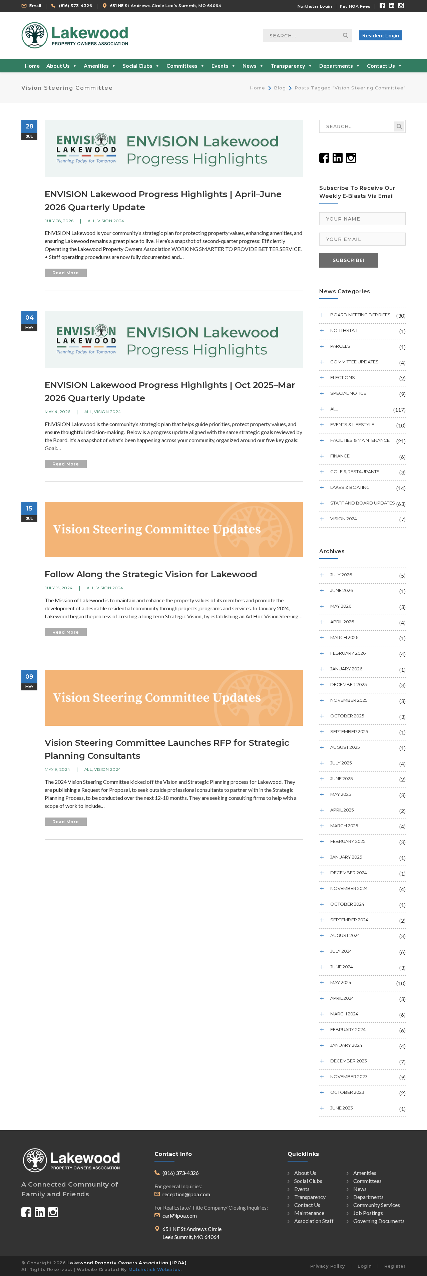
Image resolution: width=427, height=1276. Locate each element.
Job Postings (368, 1213)
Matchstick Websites (154, 1269)
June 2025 (341, 778)
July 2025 (341, 762)
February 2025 (347, 841)
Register (395, 1266)
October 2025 (347, 715)
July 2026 (341, 574)
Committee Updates (354, 361)
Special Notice (348, 393)
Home (32, 65)
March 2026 (344, 637)
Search (345, 35)
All (92, 221)
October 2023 (347, 1092)
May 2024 (340, 982)
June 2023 (341, 1107)
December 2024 (348, 872)
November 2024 (349, 888)
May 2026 (340, 606)
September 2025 (349, 731)
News (250, 65)
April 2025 (342, 810)
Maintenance (309, 1213)
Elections (342, 377)
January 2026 (346, 668)
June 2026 (341, 590)
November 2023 (349, 1076)
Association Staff (314, 1221)
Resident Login (380, 35)
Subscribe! (349, 260)
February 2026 (348, 653)
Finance (340, 455)
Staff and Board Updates (362, 503)
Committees (181, 65)
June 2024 (341, 966)
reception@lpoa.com (186, 1194)
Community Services (376, 1205)
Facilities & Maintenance (360, 440)
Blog (280, 87)
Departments (336, 65)
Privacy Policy (327, 1266)
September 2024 (349, 919)
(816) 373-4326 (75, 5)
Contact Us (381, 65)
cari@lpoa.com (179, 1215)
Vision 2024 (110, 221)
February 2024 (348, 1029)
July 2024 (341, 951)
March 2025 (344, 825)
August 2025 (345, 747)
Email (35, 5)
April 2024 (342, 998)
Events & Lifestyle (352, 424)
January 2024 (346, 1045)
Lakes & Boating (350, 487)
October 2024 (347, 904)
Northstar (344, 330)
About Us (58, 65)
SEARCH (399, 126)
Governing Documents (379, 1221)
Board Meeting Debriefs (360, 314)
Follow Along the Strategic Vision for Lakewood (151, 574)
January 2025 (346, 857)
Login (365, 1266)
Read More (65, 272)
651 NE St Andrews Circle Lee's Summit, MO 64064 (166, 5)
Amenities (96, 65)
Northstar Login (315, 6)
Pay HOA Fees (355, 6)
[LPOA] (74, 35)
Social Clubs (137, 65)
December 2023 (348, 1060)
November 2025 (348, 700)
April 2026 (342, 621)
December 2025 (348, 684)
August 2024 (345, 935)
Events (220, 65)
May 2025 (340, 794)
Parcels (340, 346)
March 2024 (344, 1013)
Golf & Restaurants (355, 471)
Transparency (288, 65)
